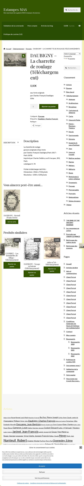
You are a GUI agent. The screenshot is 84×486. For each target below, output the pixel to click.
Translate (71, 59)
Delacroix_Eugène (61, 421)
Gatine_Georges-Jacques (36, 428)
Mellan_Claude (54, 436)
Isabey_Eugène (8, 432)
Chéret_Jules (24, 421)
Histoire (72, 139)
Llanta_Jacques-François (39, 436)
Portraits (72, 194)
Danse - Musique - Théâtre (72, 126)
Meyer (62, 435)
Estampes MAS (15, 9)
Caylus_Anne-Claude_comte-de (68, 417)
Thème (68, 205)
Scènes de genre (74, 201)
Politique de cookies (23, 483)
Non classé (70, 92)
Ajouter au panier (49, 106)
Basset (13, 417)
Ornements (73, 182)
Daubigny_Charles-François (48, 119)
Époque (69, 88)
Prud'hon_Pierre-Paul (46, 441)
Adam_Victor (7, 417)
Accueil (8, 49)
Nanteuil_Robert (15, 440)
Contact (69, 332)
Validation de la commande (14, 26)
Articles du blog (47, 26)
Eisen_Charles (68, 424)
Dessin (71, 132)
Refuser (42, 472)
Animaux (72, 99)
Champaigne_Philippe (12, 421)
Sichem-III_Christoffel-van (56, 444)
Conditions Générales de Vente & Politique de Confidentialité (48, 483)
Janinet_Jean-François (25, 431)
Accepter (42, 466)
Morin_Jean (70, 436)
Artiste (69, 85)
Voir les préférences (42, 478)
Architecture (73, 103)
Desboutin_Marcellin (10, 424)
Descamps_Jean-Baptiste (28, 424)
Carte (71, 116)
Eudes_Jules (76, 424)
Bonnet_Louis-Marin (22, 417)
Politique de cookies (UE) (13, 34)
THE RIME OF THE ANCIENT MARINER (73, 222)
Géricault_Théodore (72, 428)
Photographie (74, 190)
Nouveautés (70, 339)
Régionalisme (73, 197)
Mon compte (32, 26)
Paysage (29, 49)
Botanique (72, 107)
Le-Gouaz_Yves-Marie (57, 432)
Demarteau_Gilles (71, 421)
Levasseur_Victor (22, 436)
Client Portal (71, 277)
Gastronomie (73, 135)
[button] (81, 447)
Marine (71, 162)
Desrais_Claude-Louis (47, 424)
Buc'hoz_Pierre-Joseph (49, 417)
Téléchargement (18, 49)
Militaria (72, 169)
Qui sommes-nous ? (73, 365)
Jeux (70, 149)
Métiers (71, 165)
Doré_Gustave (57, 424)
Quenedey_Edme (63, 440)
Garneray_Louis (20, 427)
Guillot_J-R (61, 428)
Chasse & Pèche (74, 120)
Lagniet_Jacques (44, 432)
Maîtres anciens (74, 158)
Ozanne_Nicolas (33, 441)
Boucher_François (34, 417)
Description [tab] (9, 142)
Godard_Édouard (51, 428)
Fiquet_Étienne (8, 428)
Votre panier (70, 375)
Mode (71, 173)
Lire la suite (12, 222)
